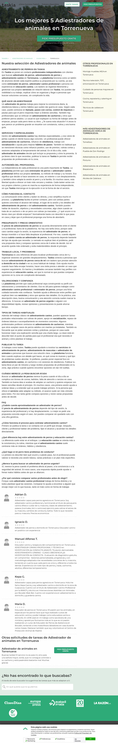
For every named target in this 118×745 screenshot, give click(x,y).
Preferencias (46, 739)
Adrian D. (21, 494)
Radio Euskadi (57, 703)
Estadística (61, 739)
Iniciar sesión (111, 4)
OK (90, 739)
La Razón (102, 703)
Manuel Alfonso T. (26, 538)
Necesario (31, 739)
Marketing (31, 741)
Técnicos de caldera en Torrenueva (93, 109)
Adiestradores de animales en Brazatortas (96, 167)
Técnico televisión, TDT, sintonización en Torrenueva (96, 82)
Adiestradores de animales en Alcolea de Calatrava (96, 176)
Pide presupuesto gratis (59, 38)
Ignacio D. (21, 521)
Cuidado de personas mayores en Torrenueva (98, 91)
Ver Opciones (78, 740)
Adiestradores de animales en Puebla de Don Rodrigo (96, 149)
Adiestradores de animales (22, 58)
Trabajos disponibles (50, 4)
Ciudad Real (40, 58)
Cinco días (13, 703)
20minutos (80, 703)
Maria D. (20, 604)
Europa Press (35, 703)
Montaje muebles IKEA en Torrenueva (95, 73)
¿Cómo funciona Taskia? (29, 4)
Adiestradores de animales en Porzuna (96, 158)
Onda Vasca (13, 713)
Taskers (5, 58)
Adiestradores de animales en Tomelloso (96, 140)
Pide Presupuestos (93, 4)
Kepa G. (20, 576)
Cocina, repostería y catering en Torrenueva (97, 100)
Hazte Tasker (72, 4)
